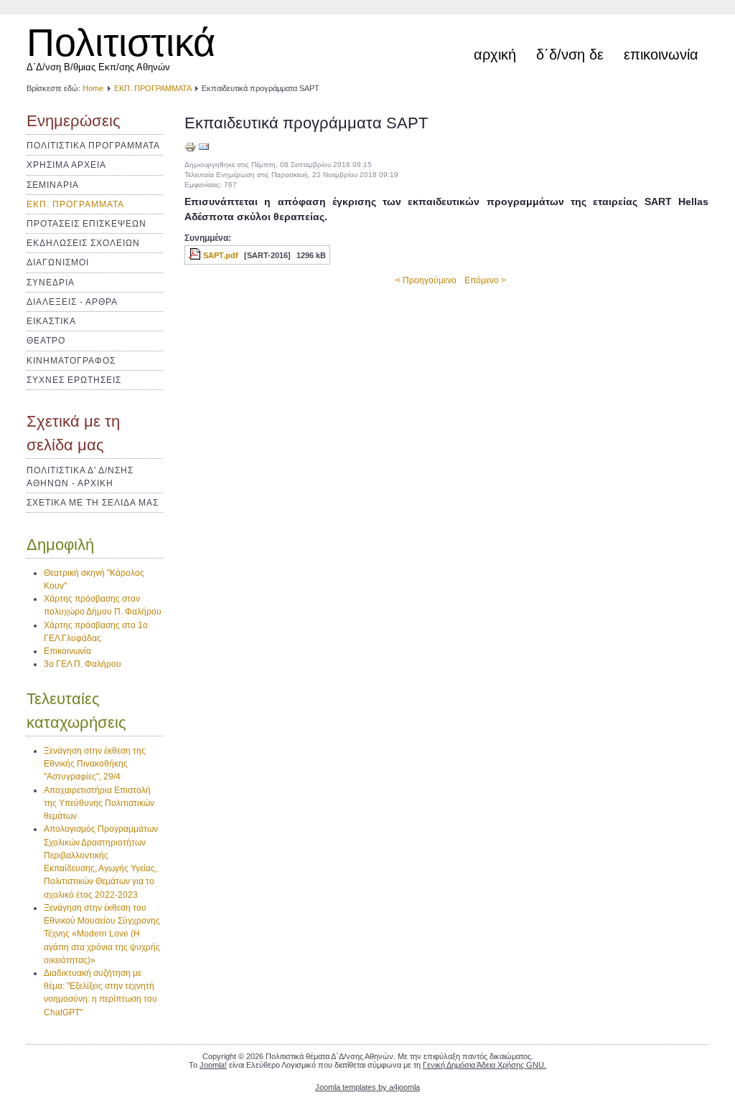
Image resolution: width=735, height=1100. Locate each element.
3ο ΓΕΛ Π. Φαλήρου (82, 664)
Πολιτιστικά (121, 42)
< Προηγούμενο (426, 280)
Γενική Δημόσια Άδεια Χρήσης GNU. (484, 1065)
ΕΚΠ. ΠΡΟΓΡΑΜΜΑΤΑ (152, 88)
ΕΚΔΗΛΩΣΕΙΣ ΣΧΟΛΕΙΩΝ (83, 243)
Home (93, 88)
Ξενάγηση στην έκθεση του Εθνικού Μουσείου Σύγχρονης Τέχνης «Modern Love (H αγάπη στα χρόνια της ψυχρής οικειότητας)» (102, 934)
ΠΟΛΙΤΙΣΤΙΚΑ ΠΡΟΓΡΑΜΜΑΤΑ (93, 146)
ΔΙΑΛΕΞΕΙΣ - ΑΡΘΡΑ (72, 302)
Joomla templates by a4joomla (367, 1087)
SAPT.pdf (220, 255)
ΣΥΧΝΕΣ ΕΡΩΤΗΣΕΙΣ (74, 380)
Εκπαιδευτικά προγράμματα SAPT (306, 123)
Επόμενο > (485, 280)
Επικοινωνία (661, 54)
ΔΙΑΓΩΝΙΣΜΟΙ (58, 262)
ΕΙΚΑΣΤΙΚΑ (51, 321)
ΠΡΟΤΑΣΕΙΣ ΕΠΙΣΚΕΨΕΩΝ (86, 224)
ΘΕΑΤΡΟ (46, 341)
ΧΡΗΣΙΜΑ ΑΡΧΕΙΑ (66, 165)
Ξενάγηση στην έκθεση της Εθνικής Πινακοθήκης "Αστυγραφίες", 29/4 (95, 764)
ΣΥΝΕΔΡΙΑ (51, 283)
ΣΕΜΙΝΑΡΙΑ (53, 185)
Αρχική (495, 54)
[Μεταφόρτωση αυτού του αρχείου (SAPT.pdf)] (196, 255)
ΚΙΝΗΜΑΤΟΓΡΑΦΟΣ (71, 361)
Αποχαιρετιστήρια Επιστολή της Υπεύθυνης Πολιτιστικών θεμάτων (99, 803)
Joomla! (213, 1065)
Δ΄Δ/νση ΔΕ (570, 54)
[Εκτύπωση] (190, 150)
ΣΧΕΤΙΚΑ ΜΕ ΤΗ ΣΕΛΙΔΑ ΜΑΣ (93, 503)
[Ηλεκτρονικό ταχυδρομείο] (204, 150)
